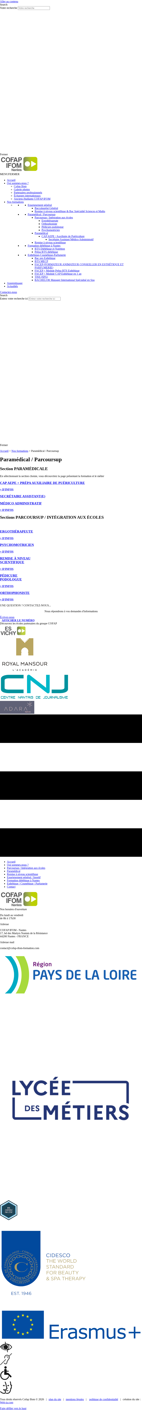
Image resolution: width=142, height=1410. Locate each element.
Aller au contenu (9, 1)
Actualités (12, 286)
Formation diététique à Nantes (44, 245)
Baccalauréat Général (46, 208)
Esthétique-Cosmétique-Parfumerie (47, 255)
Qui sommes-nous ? (18, 183)
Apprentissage (15, 283)
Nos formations (15, 201)
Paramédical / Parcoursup (41, 214)
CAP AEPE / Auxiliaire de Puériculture (63, 236)
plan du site (55, 1399)
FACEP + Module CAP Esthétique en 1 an (58, 273)
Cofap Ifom (20, 186)
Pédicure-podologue (53, 226)
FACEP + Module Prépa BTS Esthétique (57, 270)
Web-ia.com (6, 1402)
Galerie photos (22, 189)
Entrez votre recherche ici (14, 298)
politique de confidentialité (103, 1399)
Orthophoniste (49, 223)
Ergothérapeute (50, 220)
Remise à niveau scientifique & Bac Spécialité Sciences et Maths (70, 211)
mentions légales (75, 1399)
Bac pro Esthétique (45, 258)
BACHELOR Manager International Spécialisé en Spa (65, 280)
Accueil (11, 180)
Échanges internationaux (27, 195)
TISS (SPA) (41, 276)
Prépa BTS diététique (46, 251)
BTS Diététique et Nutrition (50, 248)
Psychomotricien (51, 230)
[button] (10, 174)
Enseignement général (40, 205)
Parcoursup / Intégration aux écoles (54, 217)
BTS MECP (41, 261)
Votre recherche (9, 7)
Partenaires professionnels (28, 192)
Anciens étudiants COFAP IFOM (32, 198)
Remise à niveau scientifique (50, 242)
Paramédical (41, 233)
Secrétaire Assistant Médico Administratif (71, 239)
